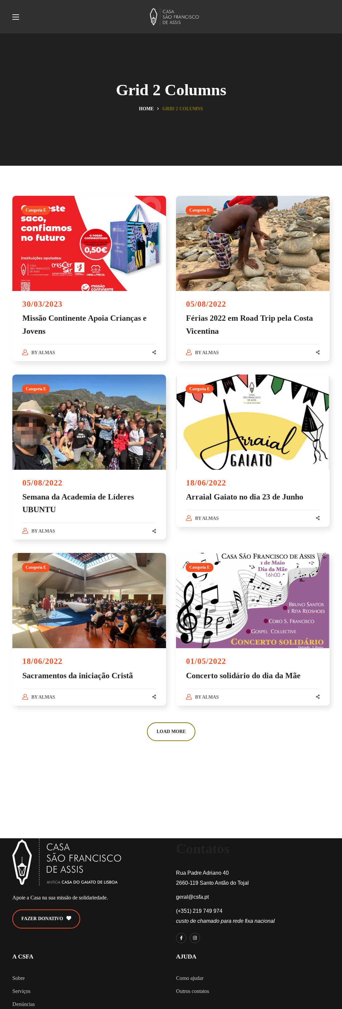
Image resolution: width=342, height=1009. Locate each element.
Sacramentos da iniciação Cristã (77, 675)
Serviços (21, 991)
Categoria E (36, 210)
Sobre (18, 978)
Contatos (202, 848)
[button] (46, 918)
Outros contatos (192, 991)
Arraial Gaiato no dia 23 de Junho (244, 496)
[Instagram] (195, 938)
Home (146, 108)
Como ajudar (189, 978)
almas (46, 352)
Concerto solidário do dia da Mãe (243, 675)
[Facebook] (181, 938)
